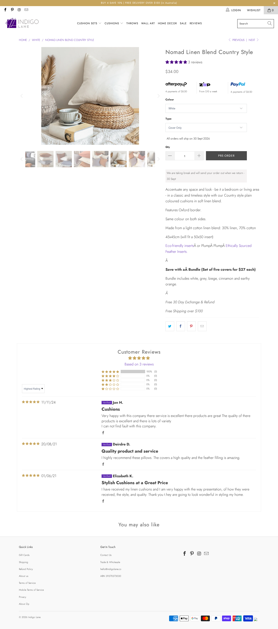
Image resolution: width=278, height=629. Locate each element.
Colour (169, 99)
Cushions (112, 23)
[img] (30, 402)
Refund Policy (26, 569)
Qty (167, 147)
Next (252, 40)
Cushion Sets (87, 23)
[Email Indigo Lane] (26, 10)
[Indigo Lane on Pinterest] (12, 10)
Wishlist (254, 10)
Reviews (196, 23)
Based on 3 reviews (139, 364)
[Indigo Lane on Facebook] (5, 10)
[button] (176, 62)
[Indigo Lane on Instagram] (19, 10)
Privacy (22, 597)
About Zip (24, 604)
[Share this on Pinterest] (191, 326)
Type (168, 119)
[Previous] (22, 96)
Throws (132, 23)
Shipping (23, 562)
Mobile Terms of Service (31, 590)
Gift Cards (24, 555)
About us (23, 576)
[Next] (158, 96)
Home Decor (167, 23)
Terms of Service (27, 583)
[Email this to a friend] (202, 326)
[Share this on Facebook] (180, 326)
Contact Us (106, 555)
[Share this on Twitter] (169, 326)
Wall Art (148, 23)
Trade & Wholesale (110, 562)
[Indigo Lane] (23, 23)
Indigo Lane (34, 617)
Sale (183, 23)
